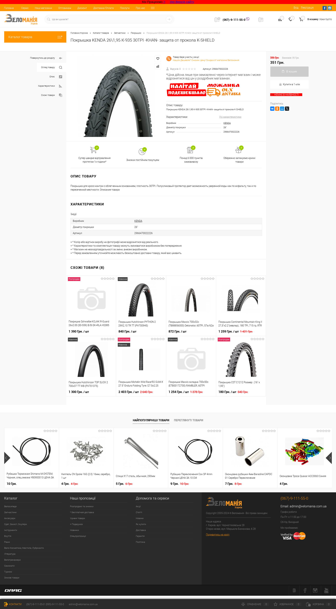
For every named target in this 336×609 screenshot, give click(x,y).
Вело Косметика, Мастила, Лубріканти (24, 548)
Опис (52, 76)
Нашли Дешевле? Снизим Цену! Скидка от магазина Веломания (206, 60)
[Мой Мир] (282, 109)
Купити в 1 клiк (291, 84)
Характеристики (46, 86)
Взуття (7, 536)
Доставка (141, 530)
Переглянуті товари (188, 420)
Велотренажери (12, 560)
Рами (7, 542)
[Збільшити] (116, 96)
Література (9, 554)
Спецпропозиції (78, 536)
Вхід (296, 7)
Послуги (125, 8)
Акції (138, 506)
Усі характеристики (230, 116)
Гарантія (140, 536)
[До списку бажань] (158, 59)
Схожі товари (48, 95)
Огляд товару (48, 67)
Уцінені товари (77, 518)
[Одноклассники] (277, 109)
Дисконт (82, 8)
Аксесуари (9, 518)
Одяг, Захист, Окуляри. (15, 524)
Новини (140, 518)
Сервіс (25, 8)
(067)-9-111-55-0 (234, 20)
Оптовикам (64, 8)
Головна (9, 8)
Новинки (74, 530)
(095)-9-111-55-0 (55, 604)
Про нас (140, 8)
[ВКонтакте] (272, 109)
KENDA (227, 123)
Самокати (9, 565)
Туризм (8, 571)
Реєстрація (307, 7)
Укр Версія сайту (182, 2)
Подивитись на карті (217, 534)
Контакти (15, 604)
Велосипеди (10, 506)
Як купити (141, 524)
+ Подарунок (76, 524)
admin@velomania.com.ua (308, 506)
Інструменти (10, 530)
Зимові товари (11, 577)
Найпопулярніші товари (151, 420)
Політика (140, 542)
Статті (139, 512)
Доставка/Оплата (103, 8)
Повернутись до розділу (42, 58)
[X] (287, 109)
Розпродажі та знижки (81, 506)
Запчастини (10, 512)
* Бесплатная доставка (82, 512)
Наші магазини (43, 8)
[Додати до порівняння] (158, 66)
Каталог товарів (20, 37)
